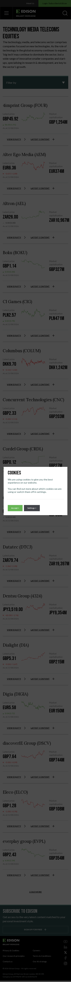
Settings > (31, 508)
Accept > (15, 508)
